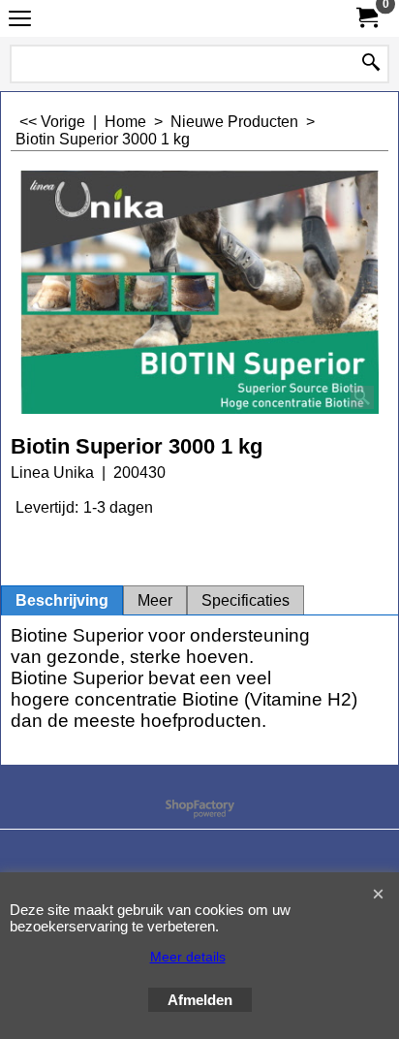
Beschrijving (61, 600)
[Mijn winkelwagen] (366, 18)
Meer (155, 600)
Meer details (188, 956)
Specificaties (245, 600)
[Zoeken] (371, 64)
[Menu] (20, 21)
